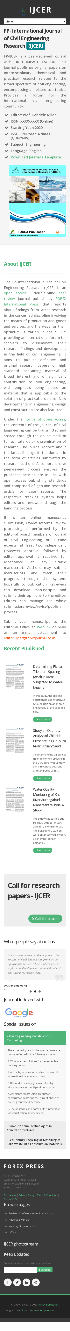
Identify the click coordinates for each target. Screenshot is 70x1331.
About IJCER (17, 263)
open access (15, 293)
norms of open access (44, 419)
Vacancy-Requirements (22, 1226)
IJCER (41, 9)
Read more (43, 719)
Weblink (44, 627)
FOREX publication (48, 1304)
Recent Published (24, 648)
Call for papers (46, 918)
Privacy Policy (27, 1195)
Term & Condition (47, 1195)
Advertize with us (19, 1219)
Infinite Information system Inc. (37, 1310)
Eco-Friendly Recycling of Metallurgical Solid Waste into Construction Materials (34, 1142)
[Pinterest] (36, 1282)
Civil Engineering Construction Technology (28, 1038)
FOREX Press (24, 1166)
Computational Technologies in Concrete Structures (29, 1128)
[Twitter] (17, 1282)
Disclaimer (10, 1195)
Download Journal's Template (36, 157)
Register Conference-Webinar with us (31, 1213)
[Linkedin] (26, 1282)
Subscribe (44, 1269)
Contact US (10, 1199)
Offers (12, 1232)
